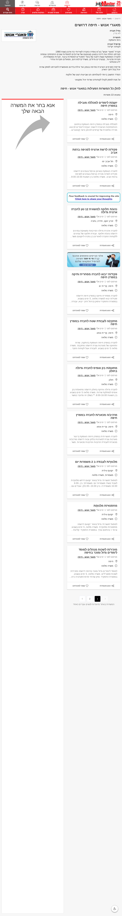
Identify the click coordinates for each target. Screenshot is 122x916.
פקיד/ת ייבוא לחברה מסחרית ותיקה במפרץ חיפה (94, 276)
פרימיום (22, 5)
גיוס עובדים (7, 13)
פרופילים (52, 5)
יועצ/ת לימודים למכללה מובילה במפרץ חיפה (97, 104)
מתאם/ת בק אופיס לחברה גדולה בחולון (96, 369)
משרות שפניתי (53, 13)
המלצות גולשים (38, 13)
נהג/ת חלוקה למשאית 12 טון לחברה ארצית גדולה (94, 211)
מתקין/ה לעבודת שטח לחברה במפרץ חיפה (93, 323)
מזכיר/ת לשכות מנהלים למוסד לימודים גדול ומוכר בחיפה (98, 551)
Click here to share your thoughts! (93, 199)
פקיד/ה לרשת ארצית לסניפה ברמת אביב (94, 151)
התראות (84, 13)
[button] (114, 908)
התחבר (7, 5)
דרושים (67, 5)
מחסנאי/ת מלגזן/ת (105, 505)
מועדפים (68, 13)
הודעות (37, 5)
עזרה (23, 13)
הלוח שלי (99, 13)
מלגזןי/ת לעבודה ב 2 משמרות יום (96, 461)
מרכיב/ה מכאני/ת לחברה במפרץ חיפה (96, 416)
